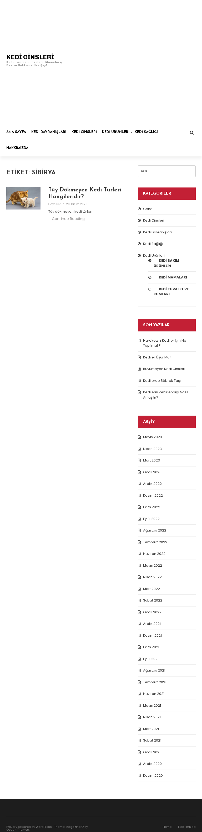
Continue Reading (68, 218)
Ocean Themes (17, 830)
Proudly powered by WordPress (29, 827)
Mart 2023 (151, 460)
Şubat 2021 (152, 740)
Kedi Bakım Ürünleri (166, 263)
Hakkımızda (17, 148)
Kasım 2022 (153, 495)
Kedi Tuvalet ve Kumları (171, 292)
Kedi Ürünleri (115, 132)
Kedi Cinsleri (84, 132)
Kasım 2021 (152, 635)
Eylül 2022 (151, 518)
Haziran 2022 (154, 553)
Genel (148, 208)
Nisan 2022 (152, 577)
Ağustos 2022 (154, 530)
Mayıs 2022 (152, 565)
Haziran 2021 (153, 693)
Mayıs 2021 (152, 705)
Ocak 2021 (151, 752)
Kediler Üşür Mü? (157, 357)
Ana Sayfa (16, 132)
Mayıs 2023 (152, 436)
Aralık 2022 (152, 483)
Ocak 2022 (152, 612)
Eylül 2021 (151, 658)
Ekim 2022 (151, 506)
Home (167, 827)
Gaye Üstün (56, 204)
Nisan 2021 (152, 717)
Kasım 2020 (153, 775)
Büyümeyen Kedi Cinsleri (164, 368)
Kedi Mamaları (173, 277)
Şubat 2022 (152, 600)
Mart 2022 (151, 588)
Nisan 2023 (152, 448)
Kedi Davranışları (48, 132)
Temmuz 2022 (155, 542)
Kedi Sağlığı (146, 132)
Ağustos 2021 (154, 670)
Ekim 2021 (151, 647)
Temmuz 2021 (154, 682)
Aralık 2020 (152, 763)
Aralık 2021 (152, 623)
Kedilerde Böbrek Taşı (162, 380)
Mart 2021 (151, 728)
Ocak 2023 (152, 472)
